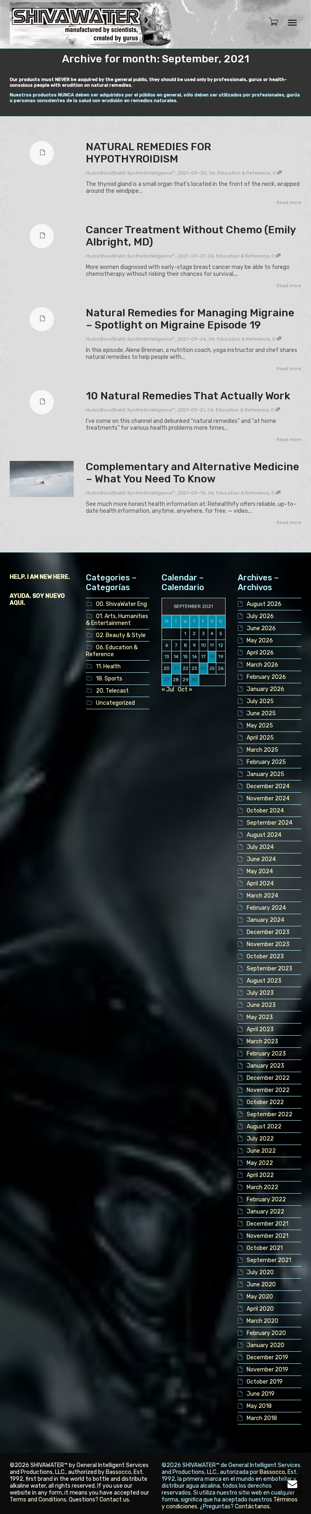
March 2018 (262, 1418)
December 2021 (267, 1223)
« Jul (168, 689)
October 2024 (265, 810)
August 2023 (264, 980)
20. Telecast (112, 690)
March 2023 (262, 1041)
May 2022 (260, 1163)
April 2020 (260, 1308)
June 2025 (261, 713)
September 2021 (269, 1260)
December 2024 (268, 786)
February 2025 (266, 762)
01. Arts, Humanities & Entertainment (117, 620)
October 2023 (265, 956)
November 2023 (268, 944)
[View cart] (271, 22)
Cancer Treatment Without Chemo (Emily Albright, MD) (191, 236)
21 (176, 668)
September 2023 (269, 968)
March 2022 (262, 1187)
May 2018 (259, 1406)
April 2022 (260, 1175)
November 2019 (267, 1369)
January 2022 (265, 1211)
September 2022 (269, 1114)
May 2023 (260, 1017)
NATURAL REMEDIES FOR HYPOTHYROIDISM (148, 153)
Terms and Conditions (38, 1499)
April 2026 (260, 652)
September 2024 (269, 822)
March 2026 (262, 664)
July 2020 (260, 1272)
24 (203, 668)
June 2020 (261, 1284)
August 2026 (264, 604)
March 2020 (262, 1321)
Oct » (185, 689)
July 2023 (260, 992)
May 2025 (260, 725)
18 (212, 656)
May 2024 (260, 871)
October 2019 (265, 1381)
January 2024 (265, 920)
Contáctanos (252, 1506)
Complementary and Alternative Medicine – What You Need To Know (192, 473)
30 (194, 679)
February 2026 (266, 677)
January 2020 (265, 1345)
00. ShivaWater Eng (121, 604)
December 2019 (267, 1357)
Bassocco (118, 1472)
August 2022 (264, 1126)
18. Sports (109, 678)
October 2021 (265, 1248)
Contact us (114, 1499)
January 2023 (265, 1065)
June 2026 (261, 628)
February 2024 (266, 907)
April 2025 (260, 737)
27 (166, 679)
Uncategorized (115, 702)
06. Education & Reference (239, 173)
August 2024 (264, 835)
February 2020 (266, 1333)
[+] (42, 479)
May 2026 (260, 640)
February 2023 (266, 1053)
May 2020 (260, 1296)
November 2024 (268, 798)
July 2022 (260, 1138)
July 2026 (260, 616)
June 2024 (261, 859)
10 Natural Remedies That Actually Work (188, 396)
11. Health (108, 666)
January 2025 (265, 774)
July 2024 (260, 847)
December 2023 (268, 932)
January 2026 (265, 689)
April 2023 (260, 1029)
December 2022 (268, 1078)
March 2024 (262, 895)
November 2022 (268, 1090)
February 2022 (266, 1199)
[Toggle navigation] (292, 23)
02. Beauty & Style (121, 635)
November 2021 (267, 1236)
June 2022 (261, 1150)
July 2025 (260, 701)
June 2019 (261, 1393)
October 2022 (265, 1102)
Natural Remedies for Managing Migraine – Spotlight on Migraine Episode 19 (190, 319)
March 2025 (262, 749)
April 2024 (260, 883)
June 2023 (261, 1005)
